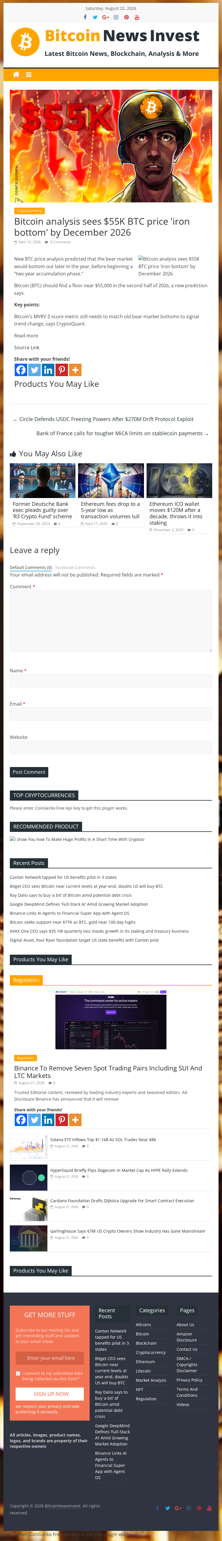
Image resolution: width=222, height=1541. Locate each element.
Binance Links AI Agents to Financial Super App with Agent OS (70, 913)
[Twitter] (34, 370)
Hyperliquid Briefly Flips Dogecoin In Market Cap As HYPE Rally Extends (119, 1170)
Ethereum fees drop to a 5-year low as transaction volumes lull (110, 510)
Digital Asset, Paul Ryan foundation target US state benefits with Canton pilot (84, 940)
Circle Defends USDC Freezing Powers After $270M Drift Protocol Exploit (103, 419)
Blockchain (146, 1343)
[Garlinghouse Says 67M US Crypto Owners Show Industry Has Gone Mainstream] (28, 1228)
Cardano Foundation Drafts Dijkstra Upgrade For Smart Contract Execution (122, 1200)
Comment (22, 586)
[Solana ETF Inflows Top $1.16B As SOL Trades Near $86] (28, 1137)
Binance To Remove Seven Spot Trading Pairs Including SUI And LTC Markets (108, 1072)
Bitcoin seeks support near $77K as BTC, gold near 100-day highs (73, 922)
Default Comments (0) (31, 567)
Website (18, 737)
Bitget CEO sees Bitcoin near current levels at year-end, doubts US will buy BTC (86, 886)
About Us (185, 1324)
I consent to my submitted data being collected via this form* (52, 1376)
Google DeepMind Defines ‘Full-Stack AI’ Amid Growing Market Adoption (79, 904)
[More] (75, 370)
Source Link (26, 347)
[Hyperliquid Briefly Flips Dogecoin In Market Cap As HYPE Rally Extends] (28, 1167)
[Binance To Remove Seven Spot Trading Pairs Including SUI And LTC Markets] (111, 993)
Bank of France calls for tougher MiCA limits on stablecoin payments (122, 433)
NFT (139, 1389)
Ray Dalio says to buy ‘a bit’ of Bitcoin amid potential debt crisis (71, 895)
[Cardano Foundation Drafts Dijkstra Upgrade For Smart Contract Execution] (28, 1198)
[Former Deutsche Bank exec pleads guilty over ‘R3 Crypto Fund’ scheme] (43, 467)
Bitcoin (142, 1334)
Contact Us (187, 1349)
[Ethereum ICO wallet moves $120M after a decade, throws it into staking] (179, 467)
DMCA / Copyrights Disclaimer (187, 1364)
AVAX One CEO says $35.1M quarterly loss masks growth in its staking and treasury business (99, 931)
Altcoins (143, 1324)
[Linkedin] (48, 370)
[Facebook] (21, 370)
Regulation (25, 1057)
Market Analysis (151, 1380)
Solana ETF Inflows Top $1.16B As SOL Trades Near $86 (103, 1139)
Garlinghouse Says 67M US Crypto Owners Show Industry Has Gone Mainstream (127, 1231)
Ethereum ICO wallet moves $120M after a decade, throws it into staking (175, 513)
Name (18, 670)
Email (17, 704)
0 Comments (60, 241)
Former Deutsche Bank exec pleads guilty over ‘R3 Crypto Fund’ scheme (42, 510)
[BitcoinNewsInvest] (16, 75)
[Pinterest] (62, 370)
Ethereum (145, 1361)
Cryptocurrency (29, 210)
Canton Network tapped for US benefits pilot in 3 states (63, 877)
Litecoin (143, 1371)
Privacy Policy (189, 1380)
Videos (183, 1404)
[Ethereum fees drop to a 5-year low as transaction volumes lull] (111, 467)
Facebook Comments (75, 567)
